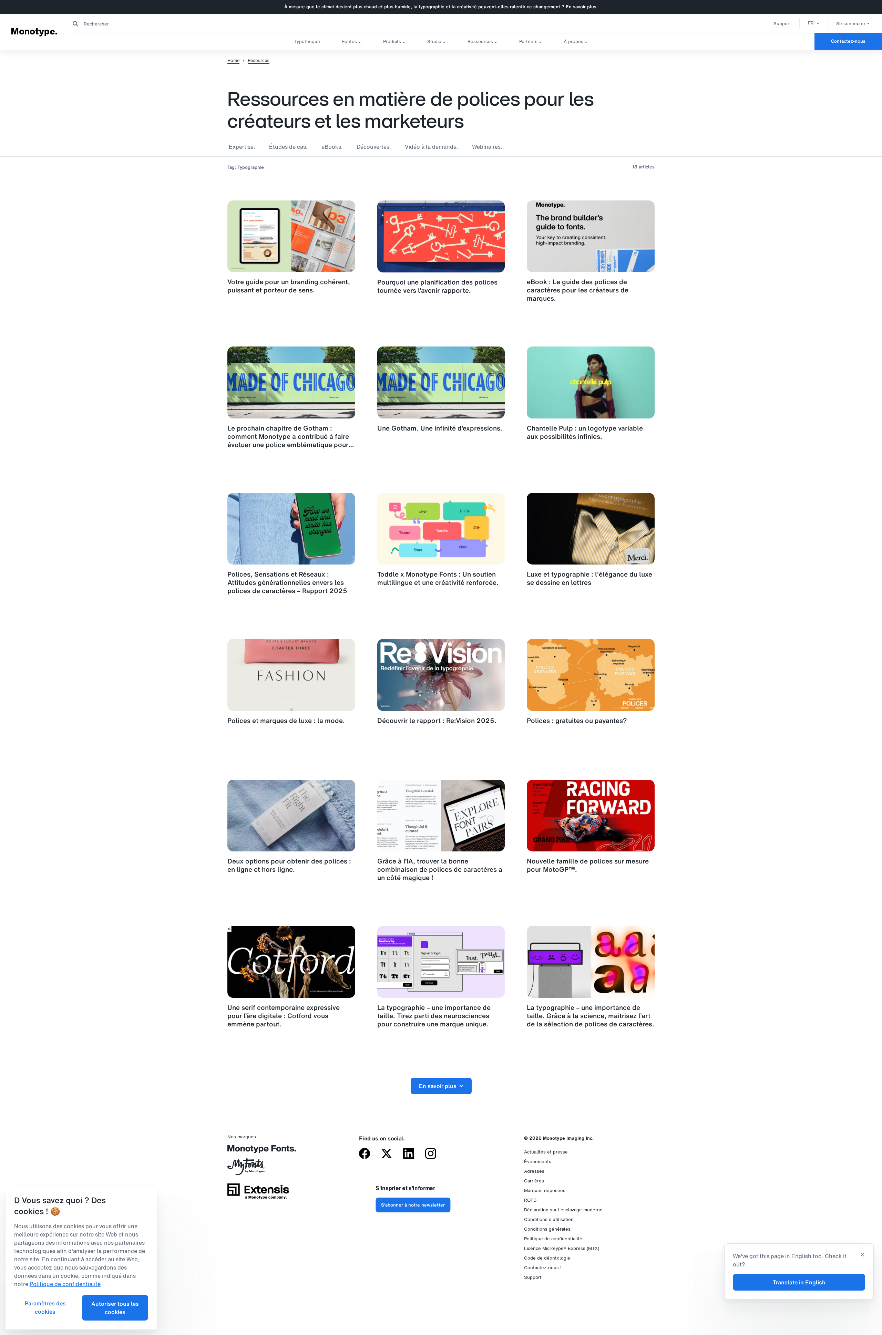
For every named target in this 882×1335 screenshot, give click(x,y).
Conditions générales (547, 1229)
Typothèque (307, 41)
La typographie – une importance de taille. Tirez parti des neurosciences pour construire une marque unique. (434, 1015)
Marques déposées (544, 1190)
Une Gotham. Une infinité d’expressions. (439, 428)
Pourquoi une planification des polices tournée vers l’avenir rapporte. (437, 286)
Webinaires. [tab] (487, 147)
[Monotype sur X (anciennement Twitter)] (386, 1154)
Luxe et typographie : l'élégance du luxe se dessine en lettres (589, 578)
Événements (537, 1161)
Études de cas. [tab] (288, 147)
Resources (258, 60)
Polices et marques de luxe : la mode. (286, 720)
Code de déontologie (547, 1258)
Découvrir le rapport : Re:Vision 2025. (436, 720)
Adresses (534, 1171)
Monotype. (34, 32)
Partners (528, 41)
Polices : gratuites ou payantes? (577, 720)
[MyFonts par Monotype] (258, 1169)
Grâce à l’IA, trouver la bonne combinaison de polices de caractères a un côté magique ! (439, 869)
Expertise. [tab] (242, 147)
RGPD (530, 1200)
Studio (434, 41)
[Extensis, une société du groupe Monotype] (258, 1193)
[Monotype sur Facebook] (364, 1154)
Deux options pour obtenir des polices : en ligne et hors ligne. (289, 865)
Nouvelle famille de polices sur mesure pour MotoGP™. (588, 865)
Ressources (480, 41)
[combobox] (138, 23)
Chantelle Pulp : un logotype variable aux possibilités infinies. (585, 432)
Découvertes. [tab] (374, 147)
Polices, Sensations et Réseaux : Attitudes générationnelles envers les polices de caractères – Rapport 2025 (287, 582)
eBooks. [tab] (332, 147)
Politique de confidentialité (553, 1238)
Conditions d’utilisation (549, 1219)
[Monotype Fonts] (258, 1151)
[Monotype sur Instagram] (430, 1154)
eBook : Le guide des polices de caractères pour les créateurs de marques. (577, 290)
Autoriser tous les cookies (115, 1308)
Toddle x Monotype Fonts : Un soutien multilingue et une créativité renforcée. (438, 578)
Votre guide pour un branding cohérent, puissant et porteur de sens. (288, 286)
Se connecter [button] (850, 23)
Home (233, 60)
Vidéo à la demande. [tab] (431, 147)
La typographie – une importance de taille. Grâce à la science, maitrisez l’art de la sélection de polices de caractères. (590, 1015)
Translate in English (799, 1282)
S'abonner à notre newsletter (413, 1205)
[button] (813, 23)
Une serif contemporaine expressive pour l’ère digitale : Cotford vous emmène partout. (283, 1015)
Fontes (349, 41)
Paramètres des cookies (45, 1307)
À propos (573, 41)
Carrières (534, 1181)
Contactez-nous (848, 41)
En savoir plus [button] (438, 1086)
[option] (813, 23)
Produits (392, 41)
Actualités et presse (546, 1152)
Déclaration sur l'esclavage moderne (563, 1210)
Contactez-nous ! (543, 1267)
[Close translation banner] (862, 1255)
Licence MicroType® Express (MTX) (561, 1248)
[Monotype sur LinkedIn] (408, 1154)
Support (782, 23)
